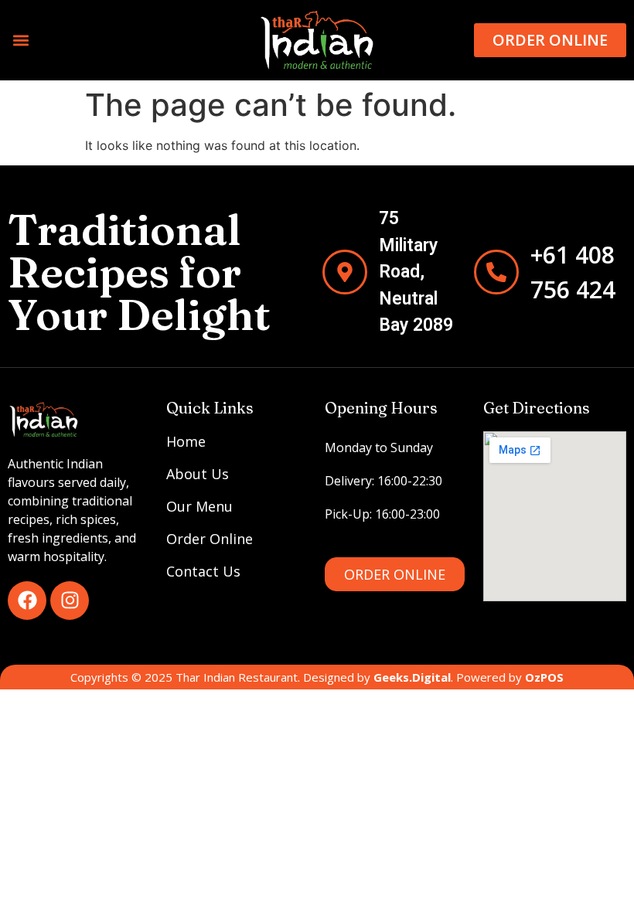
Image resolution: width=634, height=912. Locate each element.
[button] (20, 40)
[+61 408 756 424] (496, 272)
